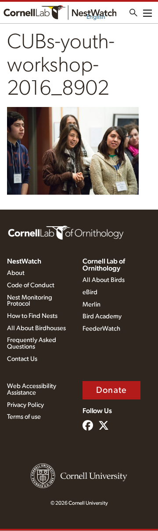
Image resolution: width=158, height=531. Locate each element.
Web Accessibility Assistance (31, 389)
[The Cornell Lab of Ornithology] (65, 231)
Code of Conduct (30, 285)
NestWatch (24, 261)
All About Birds (104, 280)
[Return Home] (60, 12)
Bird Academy (102, 316)
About (16, 273)
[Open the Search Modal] (133, 13)
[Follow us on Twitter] (103, 426)
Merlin (92, 304)
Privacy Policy (25, 405)
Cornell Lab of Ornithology (104, 265)
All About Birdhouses (36, 328)
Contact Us (22, 359)
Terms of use (24, 416)
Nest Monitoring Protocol (29, 300)
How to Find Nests (32, 316)
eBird (90, 292)
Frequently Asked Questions (31, 343)
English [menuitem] (95, 17)
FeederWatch (101, 328)
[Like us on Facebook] (88, 426)
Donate (111, 390)
